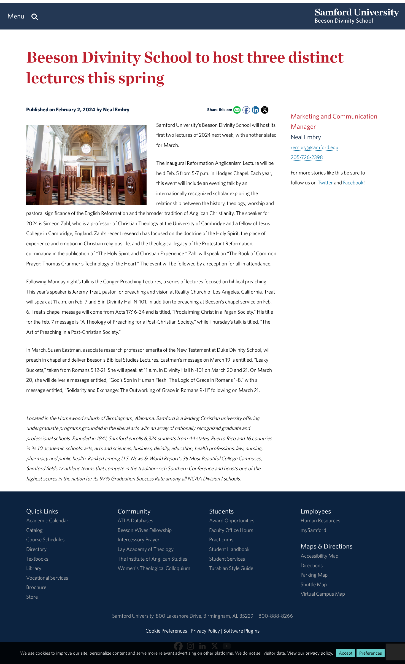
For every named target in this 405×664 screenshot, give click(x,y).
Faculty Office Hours (231, 530)
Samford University (134, 615)
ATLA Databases (135, 520)
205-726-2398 (307, 157)
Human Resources (320, 520)
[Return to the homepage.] (357, 21)
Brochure (36, 587)
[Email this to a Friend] (237, 110)
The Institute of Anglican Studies (152, 558)
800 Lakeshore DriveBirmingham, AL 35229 (204, 615)
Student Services (227, 558)
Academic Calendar (47, 520)
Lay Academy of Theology (146, 549)
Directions (312, 565)
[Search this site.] (35, 16)
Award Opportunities (231, 520)
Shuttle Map (314, 584)
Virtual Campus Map (323, 593)
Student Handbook (229, 549)
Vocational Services (47, 577)
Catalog (34, 530)
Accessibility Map (319, 555)
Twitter (325, 182)
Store (32, 596)
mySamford (313, 530)
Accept (345, 653)
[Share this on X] (264, 110)
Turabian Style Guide (231, 568)
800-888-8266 (275, 615)
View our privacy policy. (310, 653)
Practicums (221, 539)
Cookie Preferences (166, 630)
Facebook (353, 182)
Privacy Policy (205, 630)
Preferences (370, 653)
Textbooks (37, 558)
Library (33, 568)
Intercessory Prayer (139, 539)
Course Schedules (45, 539)
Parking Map (314, 574)
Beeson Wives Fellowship (145, 530)
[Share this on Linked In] (255, 110)
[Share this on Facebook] (246, 110)
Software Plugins (241, 630)
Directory (36, 549)
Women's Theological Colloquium (154, 568)
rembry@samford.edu (314, 147)
